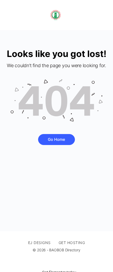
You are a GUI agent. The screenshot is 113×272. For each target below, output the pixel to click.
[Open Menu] (8, 15)
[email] (50, 263)
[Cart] (103, 15)
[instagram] (68, 263)
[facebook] (59, 263)
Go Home (56, 139)
